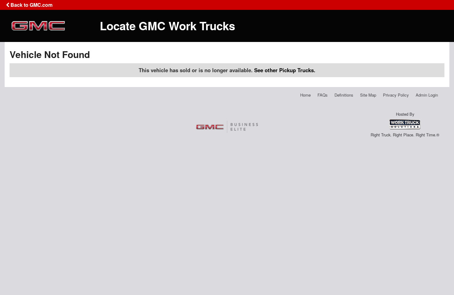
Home (305, 95)
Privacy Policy (396, 95)
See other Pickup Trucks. (284, 70)
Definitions (343, 95)
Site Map (368, 95)
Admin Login (427, 95)
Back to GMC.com (31, 4)
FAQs (322, 95)
